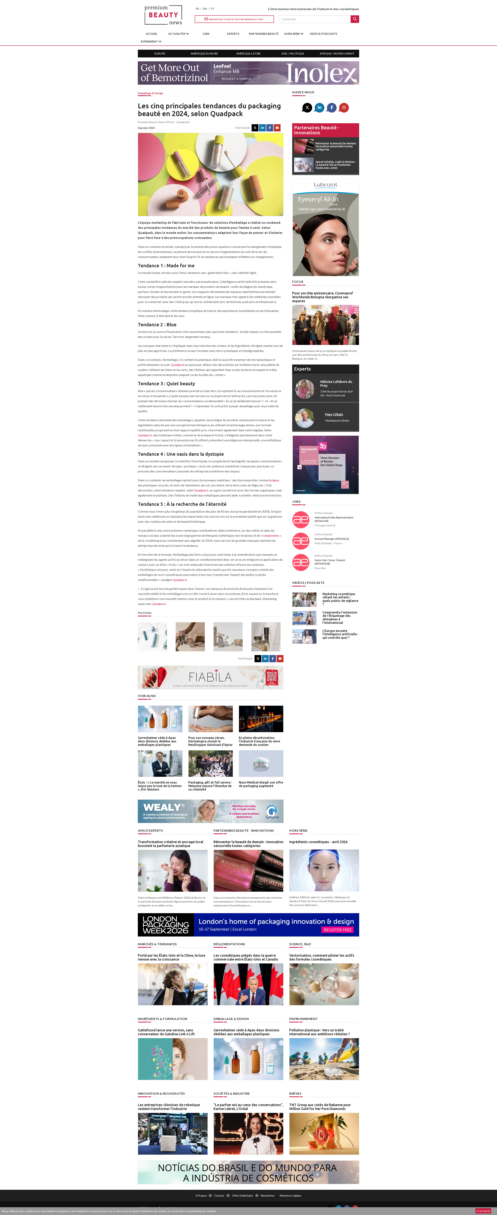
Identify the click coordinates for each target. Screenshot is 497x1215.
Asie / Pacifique (293, 53)
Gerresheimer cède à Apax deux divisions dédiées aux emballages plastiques (157, 741)
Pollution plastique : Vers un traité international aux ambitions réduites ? (319, 1032)
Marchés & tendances (157, 944)
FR (197, 8)
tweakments (270, 535)
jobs (205, 33)
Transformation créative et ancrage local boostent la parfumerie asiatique (170, 844)
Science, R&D (300, 944)
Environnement (303, 1019)
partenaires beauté (264, 33)
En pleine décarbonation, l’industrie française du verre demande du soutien (259, 741)
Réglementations (229, 944)
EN (205, 8)
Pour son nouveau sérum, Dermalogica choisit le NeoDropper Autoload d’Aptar (210, 741)
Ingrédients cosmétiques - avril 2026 (318, 842)
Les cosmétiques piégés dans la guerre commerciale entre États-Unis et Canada (246, 957)
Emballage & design (150, 93)
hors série (292, 33)
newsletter (268, 1195)
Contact (219, 1195)
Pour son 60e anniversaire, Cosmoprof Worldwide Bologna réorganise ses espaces (322, 297)
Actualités (177, 33)
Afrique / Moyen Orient (337, 53)
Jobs (296, 501)
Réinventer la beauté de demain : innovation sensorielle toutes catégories (248, 844)
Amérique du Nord (204, 53)
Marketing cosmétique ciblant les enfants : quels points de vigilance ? (340, 599)
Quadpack (178, 364)
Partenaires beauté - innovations (316, 130)
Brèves (295, 1093)
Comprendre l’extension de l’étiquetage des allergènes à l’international (339, 617)
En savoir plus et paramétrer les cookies (192, 1211)
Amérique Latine (248, 53)
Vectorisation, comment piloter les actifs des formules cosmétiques (321, 957)
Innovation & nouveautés (161, 1093)
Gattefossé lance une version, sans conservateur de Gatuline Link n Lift (166, 1032)
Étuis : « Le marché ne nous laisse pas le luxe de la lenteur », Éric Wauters (160, 786)
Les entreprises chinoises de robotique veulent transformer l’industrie (169, 1107)
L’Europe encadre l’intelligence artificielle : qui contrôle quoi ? (340, 634)
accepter (484, 1210)
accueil (151, 33)
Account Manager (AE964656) (332, 538)
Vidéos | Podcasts (323, 33)
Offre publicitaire (242, 1195)
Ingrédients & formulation (162, 1019)
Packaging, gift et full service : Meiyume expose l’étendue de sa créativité (210, 786)
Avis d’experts (150, 830)
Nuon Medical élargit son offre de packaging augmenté (261, 784)
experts (233, 33)
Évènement (149, 41)
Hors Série (298, 830)
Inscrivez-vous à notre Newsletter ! (236, 19)
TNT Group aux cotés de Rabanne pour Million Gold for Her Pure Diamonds (320, 1107)
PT (213, 8)
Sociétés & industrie (232, 1093)
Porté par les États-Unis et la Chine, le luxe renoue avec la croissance (171, 957)
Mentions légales (290, 1195)
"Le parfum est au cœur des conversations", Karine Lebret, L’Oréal (248, 1107)
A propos (201, 1195)
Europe (160, 53)
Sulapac (274, 480)
